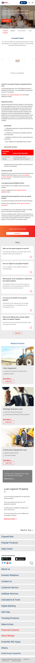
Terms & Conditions (16, 660)
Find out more (8, 479)
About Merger (7, 635)
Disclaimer (26, 659)
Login (24, 2)
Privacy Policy (5, 660)
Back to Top (26, 530)
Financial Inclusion (10, 630)
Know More (6, 378)
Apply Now (6, 20)
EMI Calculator (22, 30)
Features (5, 30)
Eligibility (12, 30)
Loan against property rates (14, 94)
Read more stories (9, 519)
